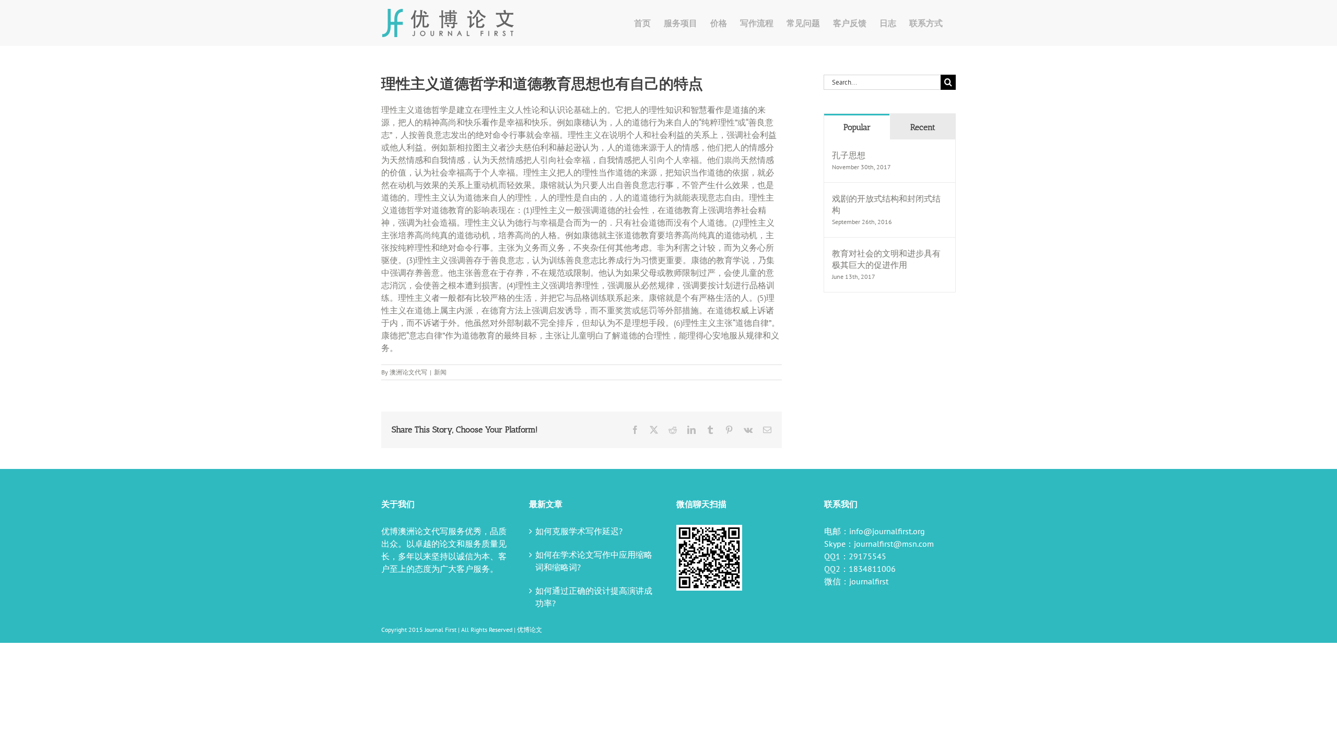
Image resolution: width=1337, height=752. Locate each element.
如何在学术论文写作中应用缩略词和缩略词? (593, 560)
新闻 (440, 372)
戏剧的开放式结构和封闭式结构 (886, 204)
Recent (922, 127)
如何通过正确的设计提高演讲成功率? (593, 596)
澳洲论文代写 (408, 372)
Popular (857, 127)
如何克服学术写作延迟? (579, 531)
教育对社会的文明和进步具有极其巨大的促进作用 (886, 259)
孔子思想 (848, 155)
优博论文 (529, 629)
